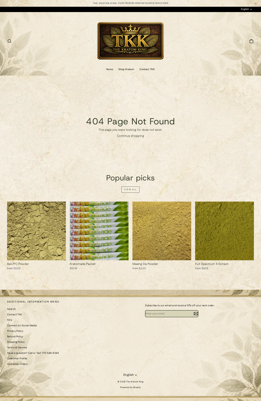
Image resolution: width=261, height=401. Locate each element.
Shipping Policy (16, 342)
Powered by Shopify (130, 387)
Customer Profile (17, 358)
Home (109, 69)
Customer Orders (17, 364)
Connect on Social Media (22, 325)
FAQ (9, 320)
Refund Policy (15, 336)
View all (130, 189)
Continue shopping (130, 136)
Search (11, 309)
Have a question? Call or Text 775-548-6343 (33, 353)
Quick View (36, 256)
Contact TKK (147, 69)
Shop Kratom (126, 69)
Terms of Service (17, 347)
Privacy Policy (15, 331)
